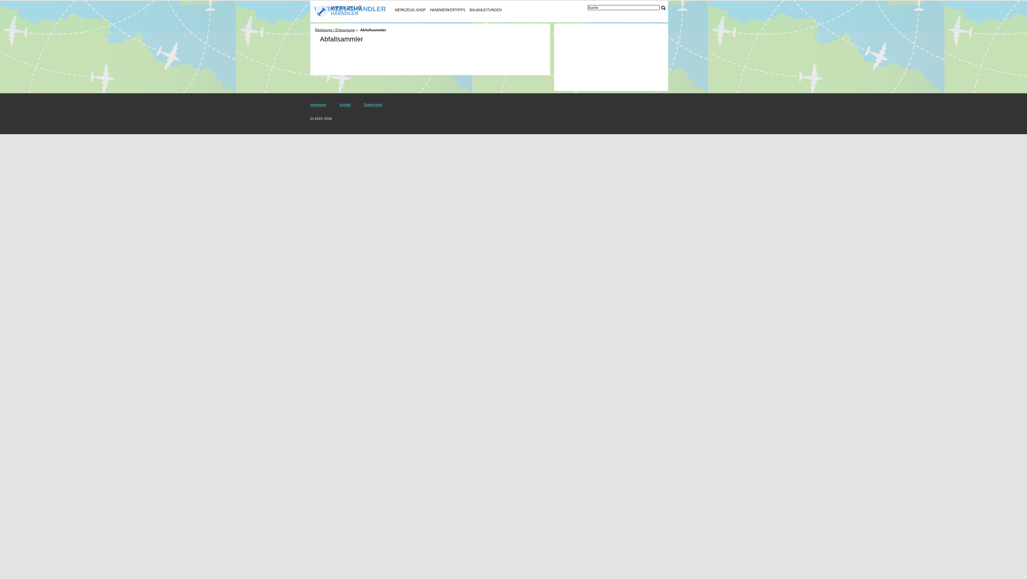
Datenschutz (373, 105)
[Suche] (663, 8)
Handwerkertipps (447, 10)
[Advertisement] (430, 61)
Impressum (318, 105)
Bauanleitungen (485, 10)
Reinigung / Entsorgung (335, 30)
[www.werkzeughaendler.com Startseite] (347, 11)
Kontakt (345, 105)
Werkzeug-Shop (410, 10)
